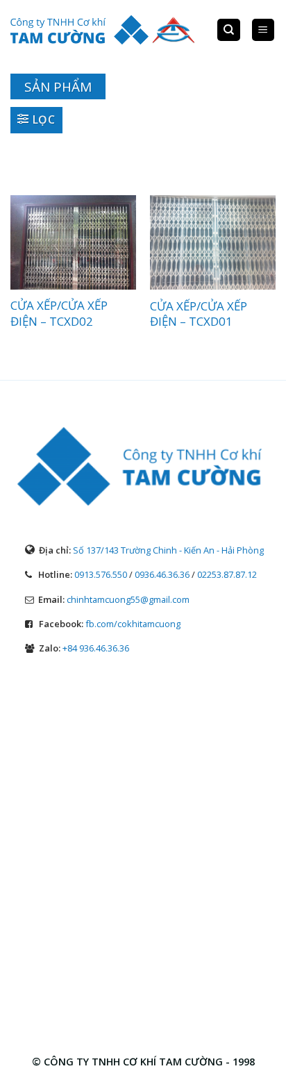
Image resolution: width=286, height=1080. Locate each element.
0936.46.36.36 (162, 574)
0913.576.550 (100, 574)
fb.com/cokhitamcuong (132, 623)
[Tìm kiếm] (228, 30)
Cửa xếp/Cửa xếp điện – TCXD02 (59, 313)
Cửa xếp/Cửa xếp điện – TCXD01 (198, 314)
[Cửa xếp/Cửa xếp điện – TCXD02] (73, 242)
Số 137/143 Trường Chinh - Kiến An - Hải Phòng (168, 550)
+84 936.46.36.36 (95, 648)
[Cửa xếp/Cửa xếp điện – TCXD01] (213, 242)
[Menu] (263, 30)
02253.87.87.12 (227, 574)
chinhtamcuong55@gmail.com (128, 599)
